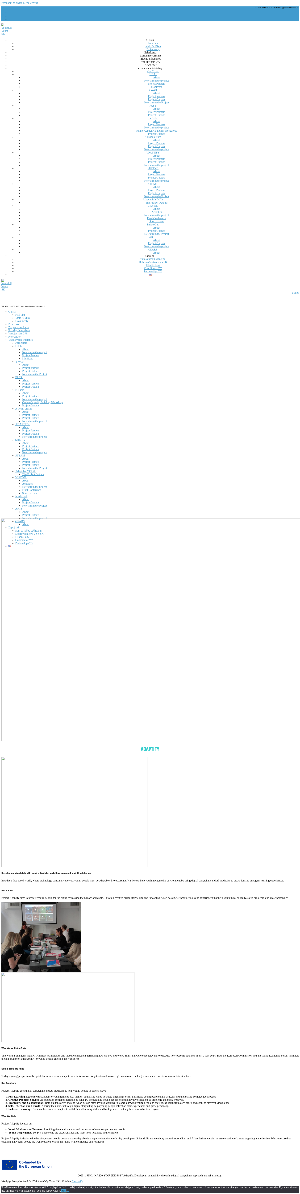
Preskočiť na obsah (11, 2)
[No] (67, 1191)
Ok (63, 1190)
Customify (77, 1181)
